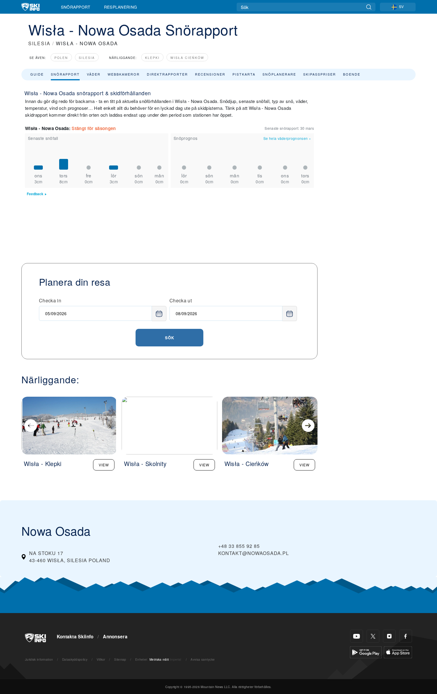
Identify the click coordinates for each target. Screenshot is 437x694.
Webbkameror (124, 74)
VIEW (104, 464)
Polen (61, 57)
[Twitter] (373, 636)
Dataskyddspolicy (74, 659)
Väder (93, 74)
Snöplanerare (279, 74)
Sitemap (120, 659)
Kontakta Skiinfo (75, 636)
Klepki (152, 57)
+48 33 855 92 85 (239, 546)
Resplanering (120, 7)
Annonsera (115, 636)
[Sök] (368, 7)
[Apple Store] (398, 651)
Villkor (101, 659)
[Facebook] (405, 636)
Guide (37, 74)
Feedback (35, 193)
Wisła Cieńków (187, 57)
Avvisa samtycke (203, 659)
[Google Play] (366, 651)
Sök (169, 337)
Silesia (87, 57)
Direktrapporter (167, 74)
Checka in (50, 300)
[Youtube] (356, 636)
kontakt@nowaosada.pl (253, 553)
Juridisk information (39, 659)
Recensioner (210, 74)
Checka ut (180, 300)
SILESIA (39, 43)
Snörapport (75, 7)
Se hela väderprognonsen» (287, 138)
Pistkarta (243, 74)
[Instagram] (389, 636)
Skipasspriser (319, 74)
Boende (351, 74)
